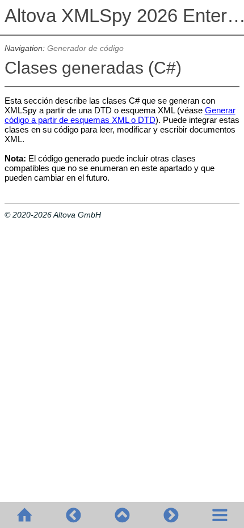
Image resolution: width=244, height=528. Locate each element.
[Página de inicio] (24, 515)
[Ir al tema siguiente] (170, 515)
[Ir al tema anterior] (73, 515)
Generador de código (85, 48)
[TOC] (219, 515)
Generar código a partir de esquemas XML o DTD (120, 115)
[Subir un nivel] (122, 515)
